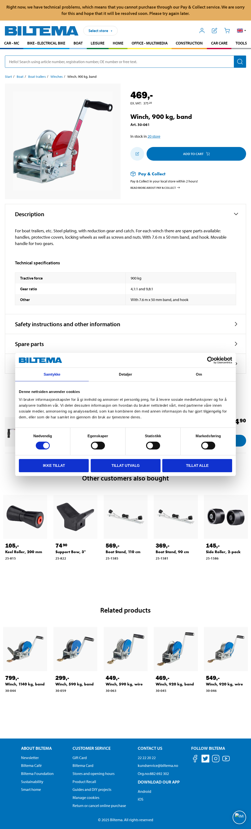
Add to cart (193, 154)
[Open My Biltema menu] (202, 30)
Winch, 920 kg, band (175, 684)
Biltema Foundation (37, 773)
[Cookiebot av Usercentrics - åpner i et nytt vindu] (210, 360)
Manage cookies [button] (86, 797)
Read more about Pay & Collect (153, 187)
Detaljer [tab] (125, 374)
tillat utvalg (126, 465)
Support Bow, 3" (70, 551)
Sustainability (32, 781)
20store (154, 136)
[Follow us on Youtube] (226, 761)
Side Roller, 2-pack (223, 551)
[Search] (240, 62)
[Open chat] (239, 817)
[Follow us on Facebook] (195, 759)
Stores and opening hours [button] (93, 773)
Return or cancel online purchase (99, 805)
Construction (189, 43)
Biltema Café (31, 765)
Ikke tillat (54, 465)
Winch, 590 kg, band (74, 684)
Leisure (97, 43)
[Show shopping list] (214, 30)
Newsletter (30, 757)
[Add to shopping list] (137, 154)
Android (144, 791)
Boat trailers (37, 76)
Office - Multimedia (150, 43)
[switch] (98, 445)
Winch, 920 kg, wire (224, 684)
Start (8, 76)
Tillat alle (197, 465)
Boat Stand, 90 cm (172, 551)
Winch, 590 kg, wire (124, 684)
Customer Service (92, 748)
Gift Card (80, 757)
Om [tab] (199, 374)
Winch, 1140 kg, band (25, 684)
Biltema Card (83, 765)
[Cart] (227, 30)
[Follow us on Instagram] (216, 759)
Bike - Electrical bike (46, 43)
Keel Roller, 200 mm (23, 551)
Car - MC (11, 43)
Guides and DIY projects (92, 789)
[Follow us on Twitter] (205, 759)
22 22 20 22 (147, 757)
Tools (241, 43)
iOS (140, 799)
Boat (78, 43)
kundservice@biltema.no (158, 765)
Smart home (31, 789)
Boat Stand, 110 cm (123, 551)
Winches (56, 76)
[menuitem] (11, 43)
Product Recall (84, 781)
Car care (219, 43)
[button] (242, 30)
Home (118, 43)
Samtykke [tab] (52, 374)
